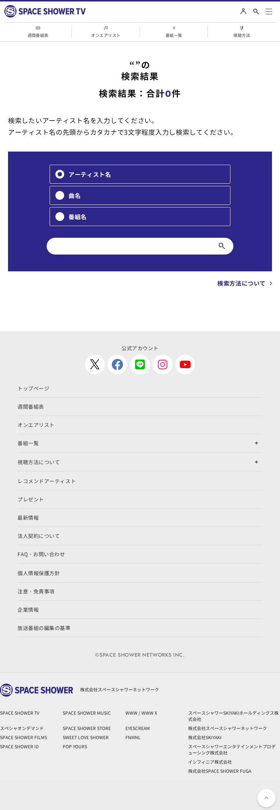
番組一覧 (174, 35)
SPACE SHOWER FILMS (23, 737)
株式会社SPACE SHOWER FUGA (219, 771)
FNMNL (133, 737)
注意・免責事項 (36, 591)
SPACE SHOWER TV (19, 713)
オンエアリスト (105, 35)
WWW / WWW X (141, 713)
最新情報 (28, 517)
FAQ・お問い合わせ (41, 554)
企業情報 (28, 609)
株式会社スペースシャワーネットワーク (227, 728)
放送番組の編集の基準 (44, 627)
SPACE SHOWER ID (19, 746)
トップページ (33, 388)
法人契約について (39, 535)
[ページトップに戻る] (266, 798)
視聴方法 (241, 35)
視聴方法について (39, 462)
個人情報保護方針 (39, 573)
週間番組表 (38, 35)
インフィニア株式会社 (210, 762)
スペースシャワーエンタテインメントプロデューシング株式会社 (232, 749)
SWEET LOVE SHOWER (86, 737)
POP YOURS (75, 746)
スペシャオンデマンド (22, 728)
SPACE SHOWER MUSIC (87, 713)
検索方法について (241, 283)
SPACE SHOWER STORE (87, 728)
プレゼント (31, 499)
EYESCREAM (137, 728)
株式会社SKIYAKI (205, 737)
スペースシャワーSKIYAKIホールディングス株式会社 (233, 716)
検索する (222, 246)
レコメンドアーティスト (47, 481)
